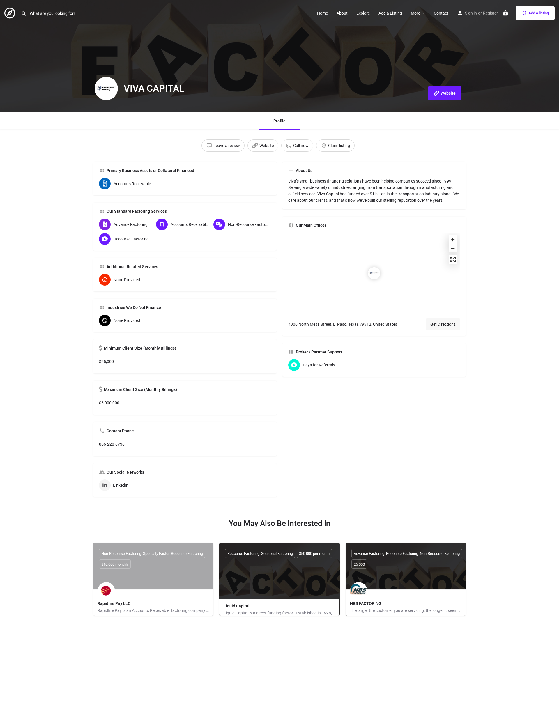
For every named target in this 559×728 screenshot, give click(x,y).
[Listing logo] (106, 88)
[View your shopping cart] (505, 13)
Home (322, 13)
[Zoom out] (453, 248)
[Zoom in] (453, 239)
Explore (363, 13)
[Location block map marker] (374, 273)
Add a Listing (390, 13)
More (415, 13)
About (342, 13)
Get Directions (443, 324)
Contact (441, 13)
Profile (279, 120)
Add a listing (538, 13)
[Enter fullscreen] (453, 259)
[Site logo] (10, 12)
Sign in (471, 13)
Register (490, 13)
